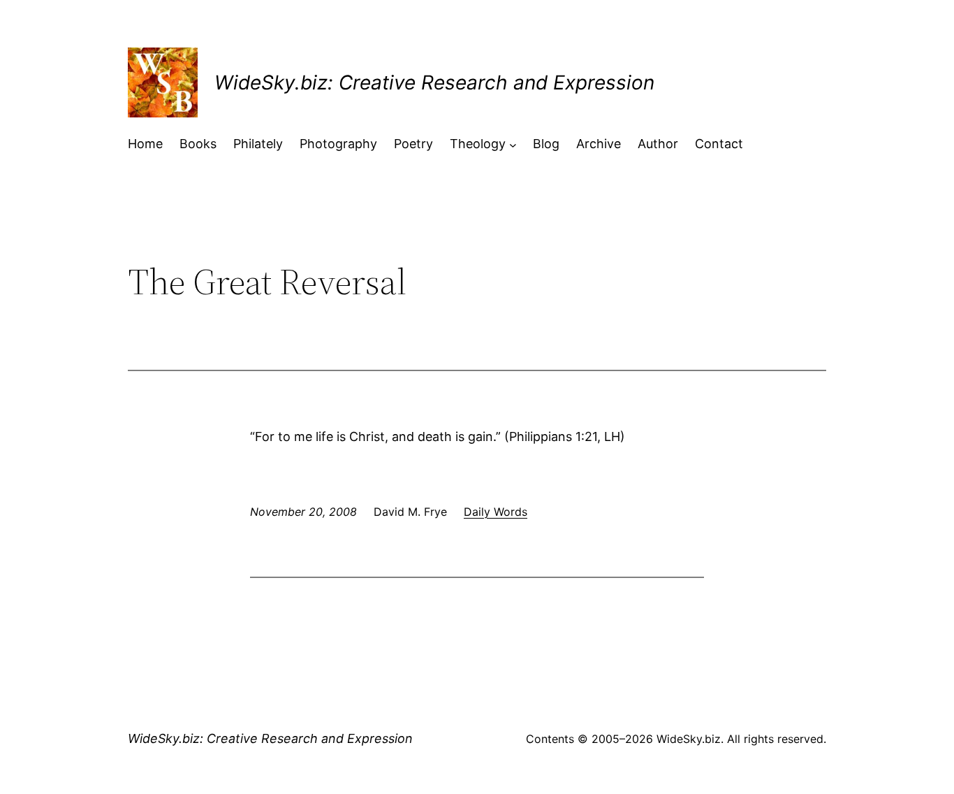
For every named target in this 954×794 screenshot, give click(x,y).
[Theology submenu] (513, 144)
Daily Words (495, 512)
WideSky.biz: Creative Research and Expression (434, 82)
